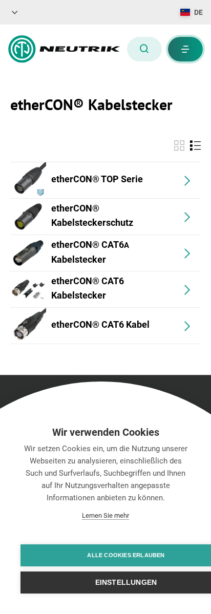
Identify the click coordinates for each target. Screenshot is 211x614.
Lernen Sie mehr (105, 515)
